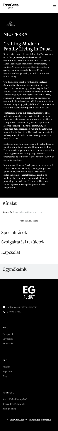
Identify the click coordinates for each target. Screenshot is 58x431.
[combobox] (27, 212)
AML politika (9, 408)
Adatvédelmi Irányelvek (15, 399)
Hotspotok (8, 334)
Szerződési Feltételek (14, 404)
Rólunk (6, 366)
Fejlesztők (8, 343)
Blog (5, 376)
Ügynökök (8, 339)
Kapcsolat (8, 371)
